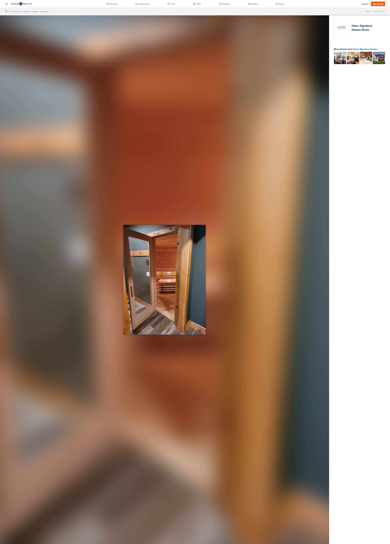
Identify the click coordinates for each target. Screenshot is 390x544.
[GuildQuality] (22, 3)
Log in (365, 3)
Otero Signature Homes (365, 49)
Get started (378, 3)
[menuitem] (111, 4)
